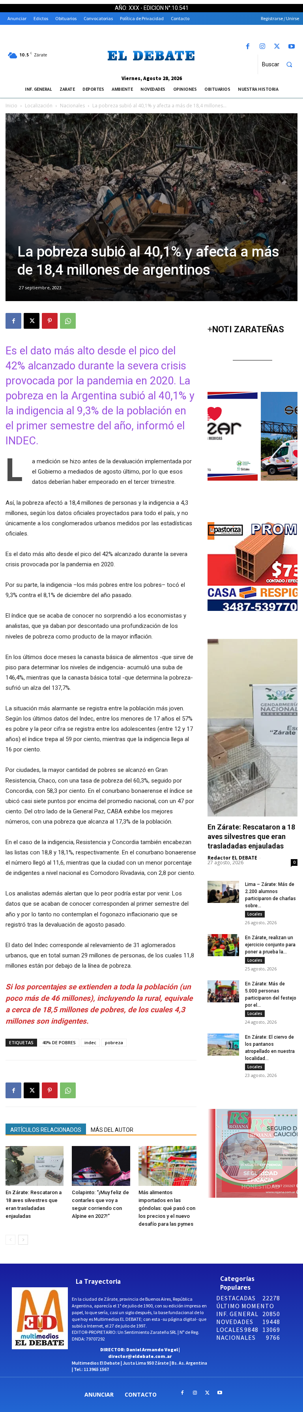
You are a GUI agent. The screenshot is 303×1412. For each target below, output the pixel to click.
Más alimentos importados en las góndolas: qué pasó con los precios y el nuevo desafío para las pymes (166, 1208)
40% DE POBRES (59, 1042)
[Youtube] (291, 46)
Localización (38, 105)
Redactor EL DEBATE (232, 857)
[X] (277, 46)
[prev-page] (10, 1240)
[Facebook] (247, 46)
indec (90, 1042)
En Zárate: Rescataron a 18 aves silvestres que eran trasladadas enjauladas (251, 836)
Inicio (11, 105)
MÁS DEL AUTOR (112, 1130)
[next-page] (23, 1240)
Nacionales (72, 105)
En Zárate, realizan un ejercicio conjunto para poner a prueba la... (270, 945)
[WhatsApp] (68, 321)
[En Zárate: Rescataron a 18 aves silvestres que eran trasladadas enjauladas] (35, 1166)
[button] (280, 64)
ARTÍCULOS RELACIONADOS (45, 1130)
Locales (254, 914)
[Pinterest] (50, 321)
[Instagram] (262, 46)
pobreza (114, 1042)
